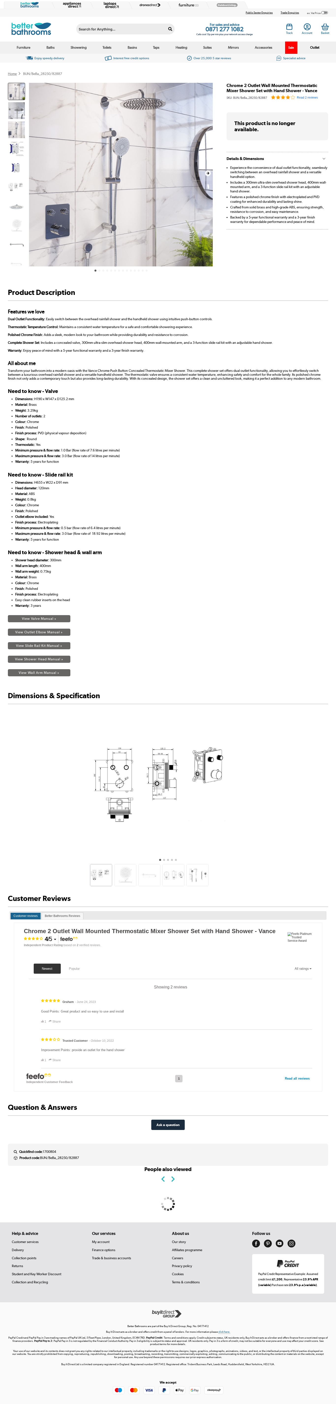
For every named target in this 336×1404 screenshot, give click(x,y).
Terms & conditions (186, 1282)
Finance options (103, 1250)
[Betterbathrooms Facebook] (256, 1246)
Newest (47, 968)
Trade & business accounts (111, 1258)
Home (12, 74)
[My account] (307, 28)
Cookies (178, 1274)
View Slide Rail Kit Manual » (39, 646)
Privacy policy (182, 1266)
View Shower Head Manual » (39, 659)
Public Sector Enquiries (259, 12)
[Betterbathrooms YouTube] (280, 1246)
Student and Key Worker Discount (36, 1274)
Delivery (18, 1250)
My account (100, 1242)
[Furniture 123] (187, 5)
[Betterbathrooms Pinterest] (268, 1246)
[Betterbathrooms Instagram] (291, 1246)
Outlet (314, 47)
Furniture (23, 47)
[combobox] (125, 29)
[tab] (25, 916)
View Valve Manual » (39, 619)
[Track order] (289, 28)
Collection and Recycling (30, 1282)
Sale (291, 47)
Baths (50, 47)
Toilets (107, 47)
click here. (224, 1331)
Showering (79, 47)
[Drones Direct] (149, 5)
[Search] (170, 29)
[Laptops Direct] (110, 5)
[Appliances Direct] (71, 5)
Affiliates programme (187, 1250)
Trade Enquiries (290, 12)
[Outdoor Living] (226, 5)
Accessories (263, 47)
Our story (179, 1242)
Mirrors (233, 47)
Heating (181, 47)
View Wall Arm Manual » (39, 673)
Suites (207, 47)
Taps (156, 47)
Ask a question (168, 1125)
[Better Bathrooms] (28, 5)
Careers (177, 1258)
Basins (132, 47)
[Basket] (325, 26)
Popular (74, 968)
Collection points (24, 1258)
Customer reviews (26, 916)
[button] (208, 173)
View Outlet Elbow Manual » (39, 632)
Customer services (25, 1242)
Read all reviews (297, 1078)
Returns (17, 1266)
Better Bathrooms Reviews (62, 916)
